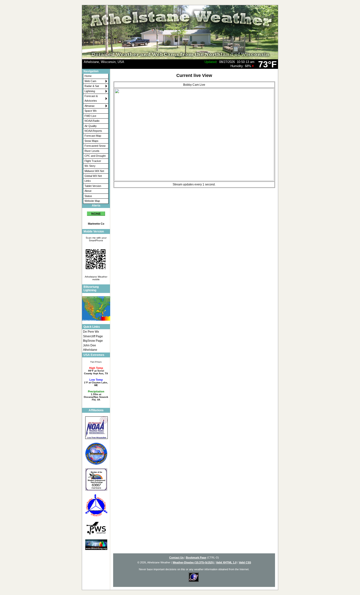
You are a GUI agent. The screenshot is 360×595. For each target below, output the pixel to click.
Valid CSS (245, 562)
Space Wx (90, 110)
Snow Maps (91, 140)
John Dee (89, 345)
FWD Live (90, 115)
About (87, 190)
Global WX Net (93, 175)
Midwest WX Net (94, 171)
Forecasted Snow (95, 145)
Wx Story (90, 165)
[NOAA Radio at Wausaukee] (96, 427)
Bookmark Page (196, 557)
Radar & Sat (91, 86)
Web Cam (90, 81)
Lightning (89, 91)
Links (87, 180)
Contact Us (176, 557)
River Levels (91, 150)
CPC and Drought (95, 155)
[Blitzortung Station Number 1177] (96, 544)
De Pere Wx (91, 331)
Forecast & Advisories (91, 98)
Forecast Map (92, 135)
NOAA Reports (93, 130)
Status (88, 195)
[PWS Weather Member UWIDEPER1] (96, 528)
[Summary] (96, 212)
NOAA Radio (91, 120)
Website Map (92, 200)
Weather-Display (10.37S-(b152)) (194, 562)
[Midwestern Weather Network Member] (96, 453)
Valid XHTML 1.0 (226, 562)
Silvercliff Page (93, 336)
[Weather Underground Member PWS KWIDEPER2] (96, 479)
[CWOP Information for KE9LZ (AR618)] (96, 505)
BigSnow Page (93, 340)
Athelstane (90, 350)
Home (88, 75)
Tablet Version (92, 185)
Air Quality (90, 125)
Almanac (89, 105)
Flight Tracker (92, 160)
